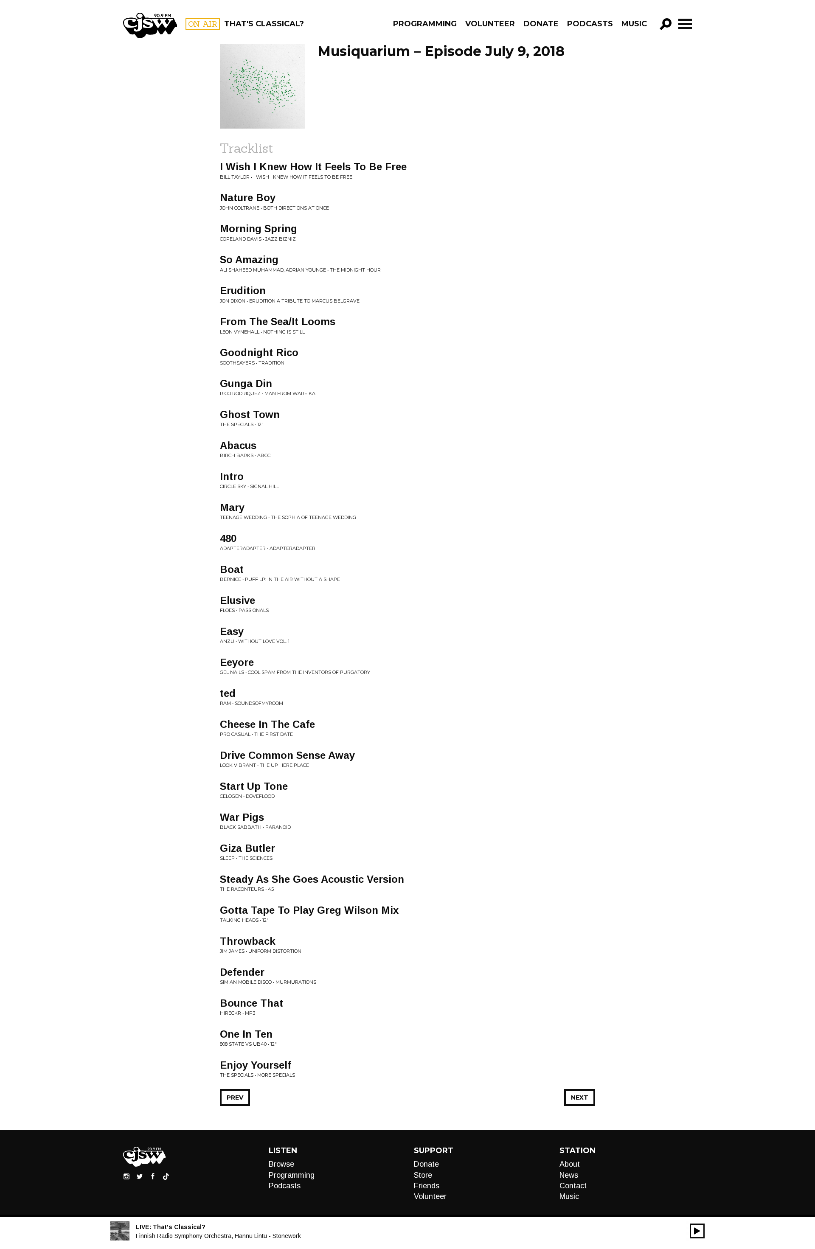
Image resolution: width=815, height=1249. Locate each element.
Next (579, 1097)
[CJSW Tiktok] (166, 1176)
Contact (573, 1186)
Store (423, 1175)
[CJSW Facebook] (152, 1176)
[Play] (697, 1231)
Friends (426, 1186)
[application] (697, 1231)
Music (634, 23)
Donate (541, 23)
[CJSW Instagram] (126, 1176)
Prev (235, 1097)
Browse (281, 1164)
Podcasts (590, 23)
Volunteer (490, 23)
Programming (425, 23)
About (569, 1164)
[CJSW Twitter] (139, 1176)
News (568, 1175)
